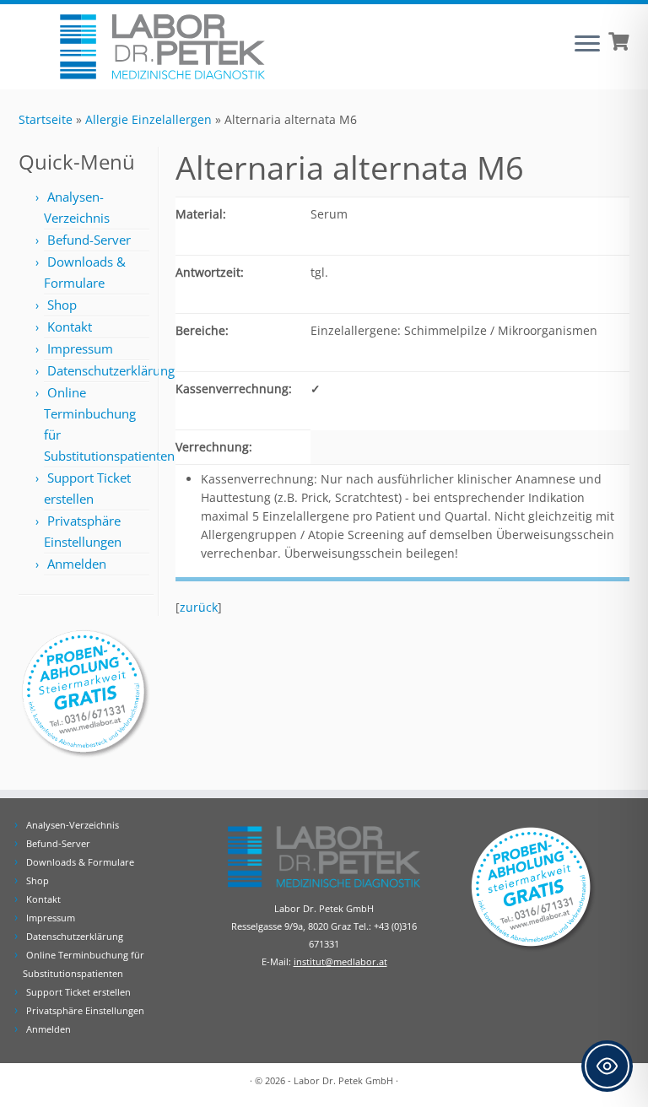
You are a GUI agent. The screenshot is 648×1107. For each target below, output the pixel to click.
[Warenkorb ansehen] (620, 40)
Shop (62, 304)
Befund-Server (89, 239)
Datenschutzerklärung (111, 370)
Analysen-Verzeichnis (72, 824)
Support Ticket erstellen (78, 992)
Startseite (46, 119)
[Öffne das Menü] (587, 44)
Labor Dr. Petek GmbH (343, 1080)
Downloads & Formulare (80, 862)
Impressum (80, 348)
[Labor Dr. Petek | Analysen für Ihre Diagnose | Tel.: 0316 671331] (162, 47)
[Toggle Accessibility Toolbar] (607, 1066)
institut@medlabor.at (340, 961)
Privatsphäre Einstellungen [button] (85, 1010)
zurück (199, 607)
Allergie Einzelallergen (148, 119)
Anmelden (76, 563)
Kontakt (69, 326)
